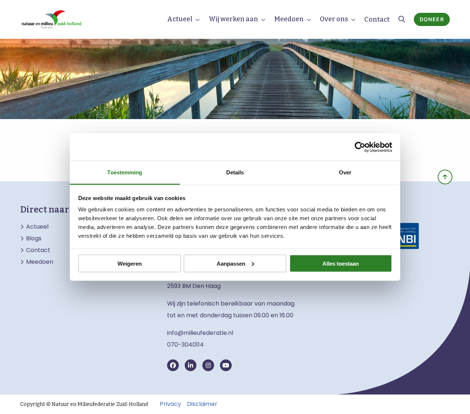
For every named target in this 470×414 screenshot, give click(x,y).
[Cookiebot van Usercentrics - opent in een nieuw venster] (360, 146)
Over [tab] (345, 172)
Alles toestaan (340, 263)
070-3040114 (185, 344)
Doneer (432, 19)
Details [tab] (235, 172)
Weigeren (130, 263)
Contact (377, 19)
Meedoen (289, 19)
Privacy (170, 404)
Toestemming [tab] (124, 172)
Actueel (179, 19)
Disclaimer (202, 404)
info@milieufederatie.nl (200, 333)
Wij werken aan (233, 19)
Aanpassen (231, 263)
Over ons (334, 19)
